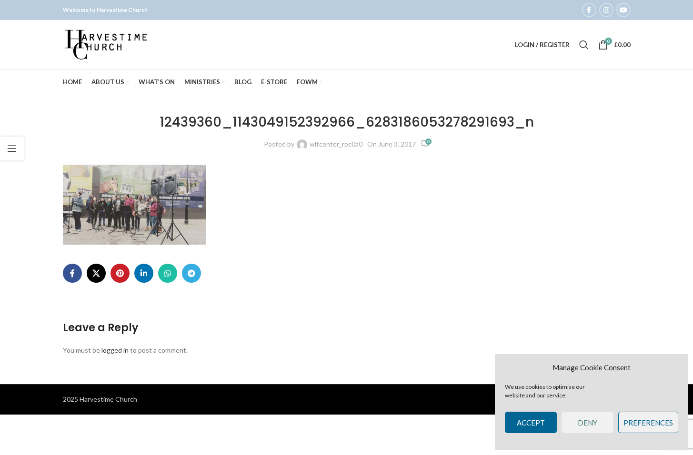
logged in (115, 350)
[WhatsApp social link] (167, 273)
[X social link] (96, 273)
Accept (531, 422)
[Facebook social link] (589, 10)
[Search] (583, 44)
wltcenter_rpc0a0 (336, 144)
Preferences (648, 422)
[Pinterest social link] (120, 273)
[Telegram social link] (191, 273)
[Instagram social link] (606, 10)
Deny (587, 422)
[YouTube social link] (623, 10)
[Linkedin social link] (143, 273)
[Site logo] (107, 44)
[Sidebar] (12, 148)
